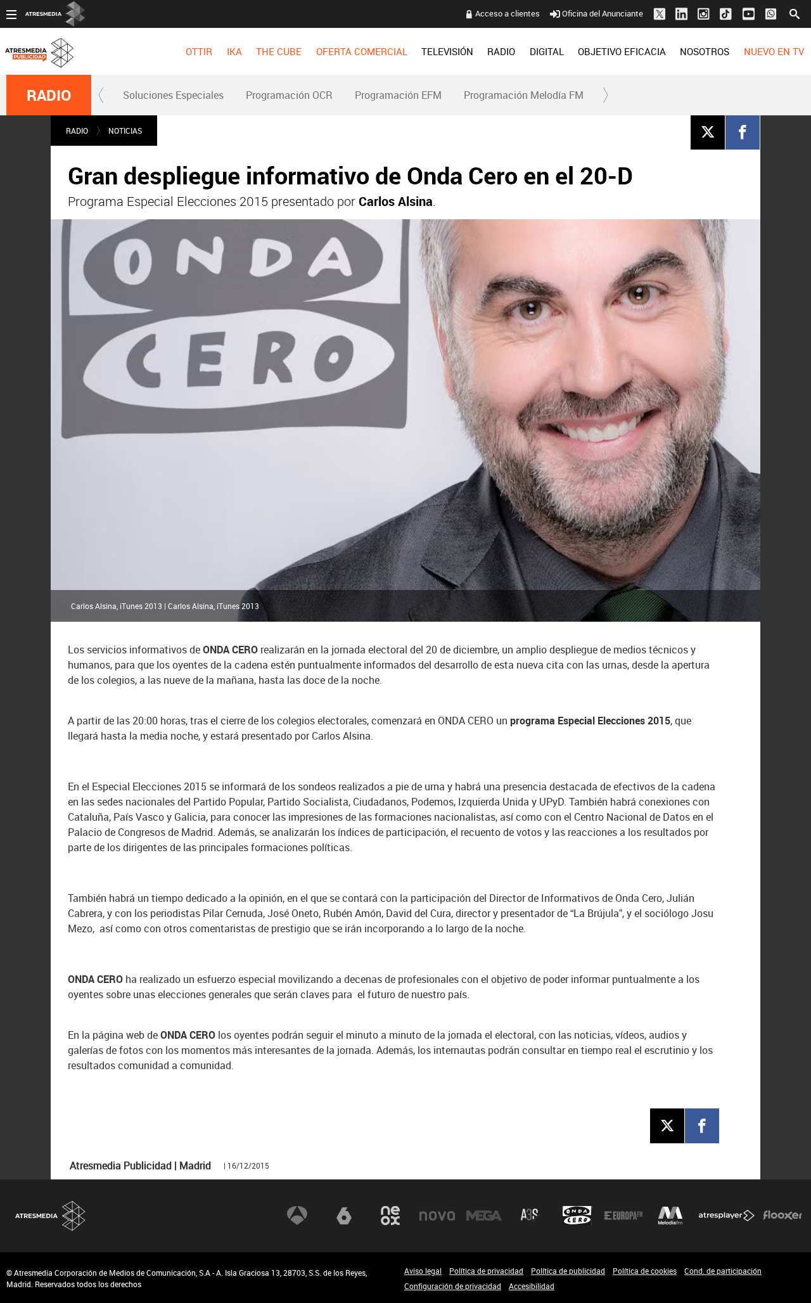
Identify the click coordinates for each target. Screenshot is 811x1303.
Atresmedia (50, 1216)
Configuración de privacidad (452, 1286)
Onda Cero (577, 1215)
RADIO (501, 51)
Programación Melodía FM (524, 95)
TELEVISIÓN (447, 51)
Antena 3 (297, 1215)
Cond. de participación (723, 1271)
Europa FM (623, 1215)
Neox (390, 1215)
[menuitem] (199, 51)
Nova (437, 1215)
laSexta (344, 1215)
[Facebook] (742, 132)
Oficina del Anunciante (602, 13)
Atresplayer (726, 1215)
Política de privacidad (486, 1271)
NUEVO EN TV (774, 51)
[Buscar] (794, 12)
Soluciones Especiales (173, 95)
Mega (484, 1215)
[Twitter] (708, 132)
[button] (101, 95)
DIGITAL (547, 51)
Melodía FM (670, 1215)
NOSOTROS (704, 51)
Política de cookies (645, 1271)
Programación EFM (398, 95)
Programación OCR (289, 95)
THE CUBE (279, 51)
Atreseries (530, 1215)
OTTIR (199, 51)
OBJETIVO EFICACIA (622, 51)
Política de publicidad (568, 1271)
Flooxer (782, 1215)
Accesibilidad (531, 1286)
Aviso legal (423, 1271)
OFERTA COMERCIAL (361, 51)
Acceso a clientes (507, 13)
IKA (234, 51)
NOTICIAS (125, 130)
